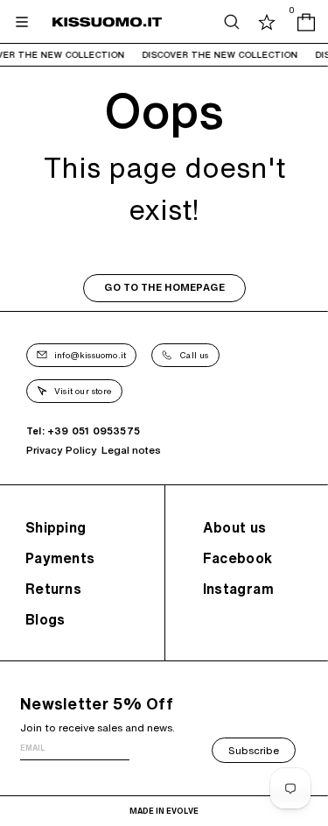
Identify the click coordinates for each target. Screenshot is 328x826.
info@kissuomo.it (90, 354)
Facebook (238, 558)
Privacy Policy (61, 449)
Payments (59, 558)
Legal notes (131, 449)
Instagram (239, 589)
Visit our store (83, 390)
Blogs (45, 619)
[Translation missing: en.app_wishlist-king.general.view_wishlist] (266, 22)
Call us (193, 354)
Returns (53, 589)
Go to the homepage (164, 287)
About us (235, 527)
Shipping (55, 527)
